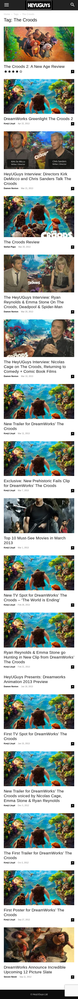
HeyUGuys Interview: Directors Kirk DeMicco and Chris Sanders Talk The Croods (37, 179)
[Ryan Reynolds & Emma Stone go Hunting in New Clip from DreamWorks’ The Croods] (39, 630)
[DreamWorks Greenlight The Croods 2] (39, 96)
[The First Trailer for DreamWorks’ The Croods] (39, 830)
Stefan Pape (10, 247)
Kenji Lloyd (9, 123)
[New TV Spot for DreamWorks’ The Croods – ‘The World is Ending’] (39, 572)
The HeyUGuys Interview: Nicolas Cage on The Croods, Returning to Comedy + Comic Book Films (35, 367)
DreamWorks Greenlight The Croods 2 (38, 118)
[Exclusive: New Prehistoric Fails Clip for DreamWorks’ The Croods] (39, 458)
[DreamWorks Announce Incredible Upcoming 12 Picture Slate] (39, 944)
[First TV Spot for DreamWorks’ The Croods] (39, 711)
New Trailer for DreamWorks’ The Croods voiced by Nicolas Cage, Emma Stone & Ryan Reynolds (34, 796)
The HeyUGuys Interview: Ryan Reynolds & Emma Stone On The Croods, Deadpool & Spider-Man (34, 302)
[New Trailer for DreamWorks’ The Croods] (39, 401)
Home (7, 14)
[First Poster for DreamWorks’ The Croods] (39, 887)
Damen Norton (11, 188)
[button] (6, 5)
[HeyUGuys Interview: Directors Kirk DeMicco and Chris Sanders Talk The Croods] (39, 150)
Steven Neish (10, 977)
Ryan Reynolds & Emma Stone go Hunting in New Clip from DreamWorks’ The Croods (39, 657)
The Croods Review (21, 242)
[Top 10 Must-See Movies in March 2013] (39, 515)
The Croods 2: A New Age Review (34, 66)
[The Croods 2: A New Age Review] (39, 44)
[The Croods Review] (39, 216)
